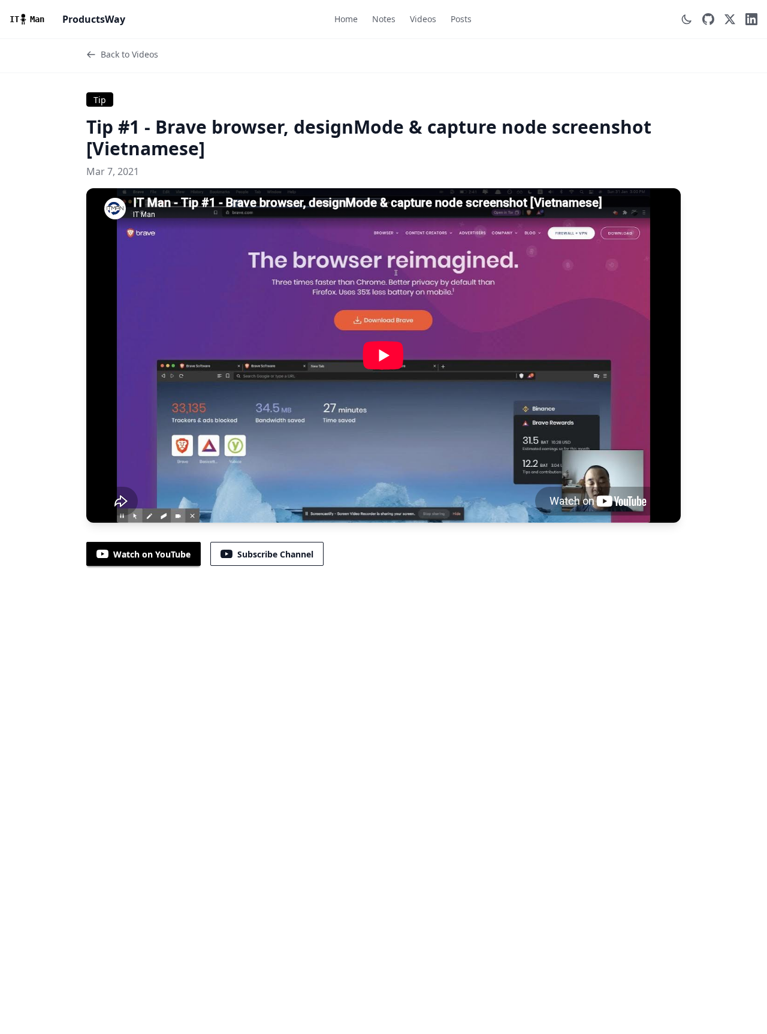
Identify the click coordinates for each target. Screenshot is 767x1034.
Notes (383, 19)
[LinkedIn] (751, 19)
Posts (461, 19)
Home (346, 19)
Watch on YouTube (152, 554)
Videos (423, 19)
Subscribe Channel (275, 554)
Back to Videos (129, 54)
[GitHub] (708, 19)
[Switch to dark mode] (687, 19)
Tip (99, 99)
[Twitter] (730, 19)
